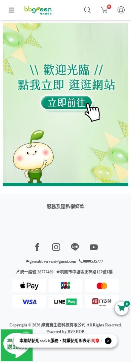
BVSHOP (76, 331)
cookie (45, 341)
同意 (95, 341)
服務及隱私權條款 (65, 206)
